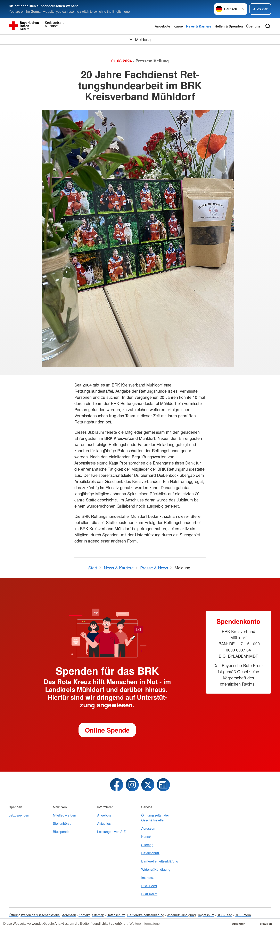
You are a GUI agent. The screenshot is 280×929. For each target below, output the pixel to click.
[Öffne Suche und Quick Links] (268, 26)
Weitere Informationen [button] (146, 923)
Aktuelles (104, 823)
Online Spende (107, 730)
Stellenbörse (62, 823)
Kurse (178, 26)
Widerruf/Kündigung (155, 869)
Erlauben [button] (266, 923)
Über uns (253, 26)
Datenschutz (150, 853)
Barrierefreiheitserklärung (159, 861)
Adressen (148, 828)
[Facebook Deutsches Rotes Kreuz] (116, 784)
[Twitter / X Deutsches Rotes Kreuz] (147, 784)
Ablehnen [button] (239, 923)
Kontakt (146, 836)
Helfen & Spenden (229, 26)
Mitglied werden (64, 815)
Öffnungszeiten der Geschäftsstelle (155, 817)
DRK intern (149, 894)
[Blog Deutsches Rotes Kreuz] (163, 784)
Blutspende (61, 831)
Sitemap (147, 844)
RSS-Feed (149, 885)
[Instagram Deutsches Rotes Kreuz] (132, 784)
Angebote (162, 26)
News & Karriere (198, 26)
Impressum (149, 877)
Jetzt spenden (19, 815)
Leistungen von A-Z (111, 831)
